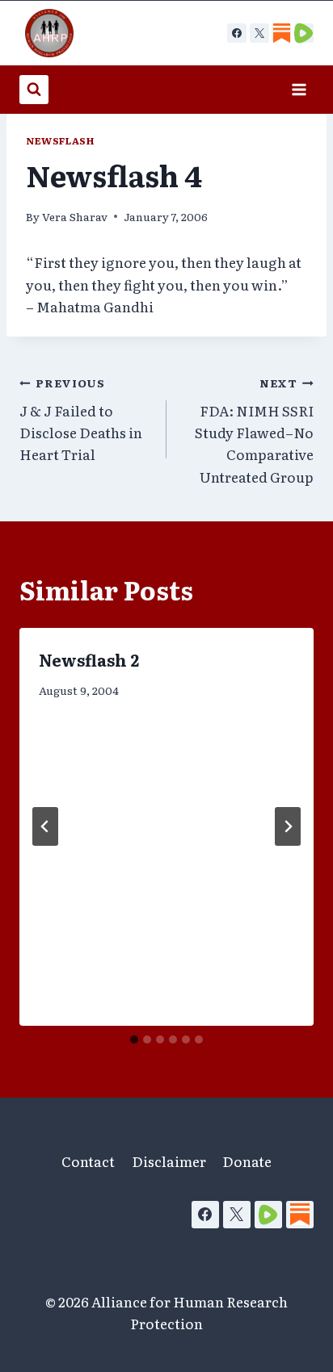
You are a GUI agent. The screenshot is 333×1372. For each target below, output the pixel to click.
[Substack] (300, 1214)
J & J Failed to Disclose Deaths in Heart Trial (80, 419)
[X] (259, 33)
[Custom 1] (281, 33)
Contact (88, 1161)
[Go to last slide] (45, 826)
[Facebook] (237, 33)
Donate (247, 1161)
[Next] (288, 826)
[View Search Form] (33, 89)
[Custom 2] (304, 33)
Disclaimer (169, 1161)
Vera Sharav (74, 216)
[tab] (134, 1039)
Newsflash (60, 140)
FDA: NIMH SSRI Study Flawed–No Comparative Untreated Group (254, 430)
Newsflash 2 (89, 659)
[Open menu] (299, 89)
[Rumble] (268, 1214)
